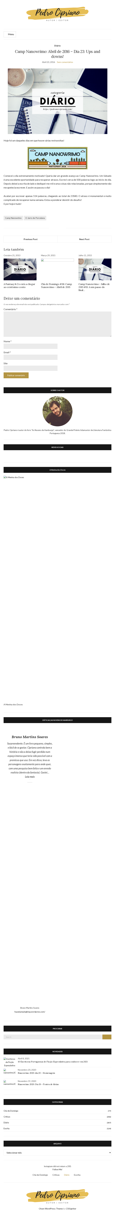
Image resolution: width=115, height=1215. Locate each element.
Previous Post (31, 239)
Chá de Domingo (11, 1111)
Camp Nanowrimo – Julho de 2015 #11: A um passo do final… (94, 287)
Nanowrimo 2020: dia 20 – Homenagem (36, 1073)
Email (7, 352)
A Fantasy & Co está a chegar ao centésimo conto (19, 286)
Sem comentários (65, 62)
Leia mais (39, 776)
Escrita (6, 1128)
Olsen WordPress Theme (51, 1208)
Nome (8, 341)
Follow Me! (57, 1169)
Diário (57, 45)
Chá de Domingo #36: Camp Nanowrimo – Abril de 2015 (56, 286)
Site (5, 363)
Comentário (10, 309)
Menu (10, 34)
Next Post (84, 239)
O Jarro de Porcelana (35, 218)
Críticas (7, 1116)
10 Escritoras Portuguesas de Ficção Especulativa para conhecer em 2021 (53, 1061)
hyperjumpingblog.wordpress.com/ (30, 1012)
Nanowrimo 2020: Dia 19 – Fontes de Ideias (38, 1084)
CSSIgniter (71, 1208)
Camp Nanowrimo (13, 218)
